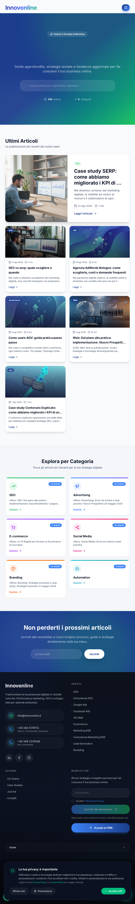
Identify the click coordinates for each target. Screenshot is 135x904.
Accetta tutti (115, 891)
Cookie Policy (57, 882)
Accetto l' (90, 801)
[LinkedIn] (9, 758)
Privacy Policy (39, 882)
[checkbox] (72, 801)
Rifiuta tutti (19, 891)
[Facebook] (19, 758)
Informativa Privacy (94, 801)
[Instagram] (29, 758)
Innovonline (21, 7)
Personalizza (45, 891)
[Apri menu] (126, 7)
